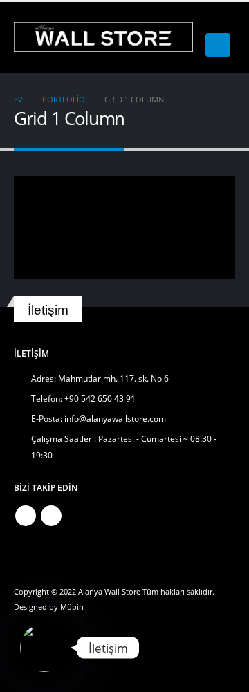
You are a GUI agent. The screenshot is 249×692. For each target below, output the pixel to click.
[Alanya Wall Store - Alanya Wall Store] (103, 37)
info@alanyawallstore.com (115, 418)
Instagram (51, 515)
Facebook (25, 515)
